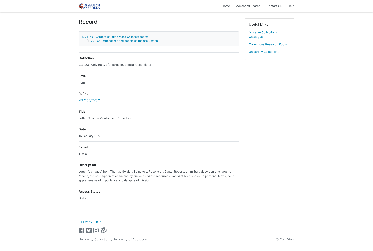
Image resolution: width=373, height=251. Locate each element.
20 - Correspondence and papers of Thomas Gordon (124, 40)
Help (291, 6)
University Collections (264, 52)
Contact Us (274, 6)
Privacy (86, 222)
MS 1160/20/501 (89, 100)
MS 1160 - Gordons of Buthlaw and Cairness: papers (115, 36)
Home (226, 6)
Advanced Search (248, 6)
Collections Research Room (268, 44)
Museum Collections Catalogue (263, 35)
